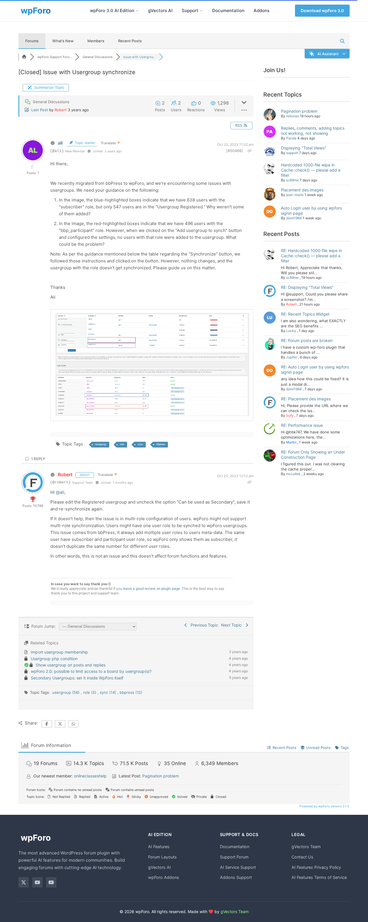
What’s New (63, 41)
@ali (60, 492)
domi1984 (294, 218)
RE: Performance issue (302, 425)
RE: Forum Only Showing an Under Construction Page (313, 455)
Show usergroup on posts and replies (71, 664)
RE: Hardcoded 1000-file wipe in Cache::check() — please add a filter (311, 255)
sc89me (292, 180)
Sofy (290, 415)
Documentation (228, 10)
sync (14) (108, 692)
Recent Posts (130, 41)
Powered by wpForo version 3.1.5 (324, 806)
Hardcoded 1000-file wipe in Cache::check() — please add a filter (310, 170)
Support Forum (234, 856)
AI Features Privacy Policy (316, 867)
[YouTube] (37, 882)
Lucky (291, 331)
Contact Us (302, 856)
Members (95, 41)
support (292, 153)
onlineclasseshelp (90, 775)
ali (60, 143)
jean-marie (295, 195)
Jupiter (291, 357)
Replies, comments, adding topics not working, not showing (312, 131)
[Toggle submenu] (137, 10)
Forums (32, 41)
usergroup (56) (66, 692)
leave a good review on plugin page (151, 588)
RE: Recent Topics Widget (305, 314)
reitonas (292, 116)
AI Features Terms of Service (319, 877)
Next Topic (232, 625)
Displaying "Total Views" (303, 147)
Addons (261, 10)
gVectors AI (160, 10)
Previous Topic (203, 625)
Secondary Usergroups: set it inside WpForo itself (77, 677)
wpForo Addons (163, 877)
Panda (291, 138)
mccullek (293, 474)
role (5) (90, 692)
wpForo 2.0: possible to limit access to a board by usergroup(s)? (91, 671)
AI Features (159, 846)
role (122, 444)
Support (190, 10)
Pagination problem (299, 111)
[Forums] (24, 57)
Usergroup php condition (54, 658)
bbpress (160, 444)
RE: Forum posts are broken (307, 340)
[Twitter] (23, 882)
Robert (61, 109)
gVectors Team (306, 846)
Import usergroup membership (59, 652)
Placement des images (302, 189)
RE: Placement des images (306, 398)
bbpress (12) (131, 692)
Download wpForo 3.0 (322, 10)
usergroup (100, 444)
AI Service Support (238, 867)
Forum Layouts (162, 856)
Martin (291, 442)
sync (140, 444)
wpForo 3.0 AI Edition (112, 10)
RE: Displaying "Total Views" (307, 287)
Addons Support (236, 877)
